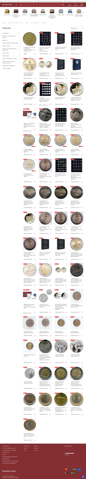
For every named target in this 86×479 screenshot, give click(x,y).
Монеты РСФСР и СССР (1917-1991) (34, 15)
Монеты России (43, 14)
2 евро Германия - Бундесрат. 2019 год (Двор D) (44, 150)
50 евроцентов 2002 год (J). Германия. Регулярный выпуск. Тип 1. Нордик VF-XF (29, 48)
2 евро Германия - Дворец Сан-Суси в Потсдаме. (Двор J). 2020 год (28, 228)
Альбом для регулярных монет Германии (76, 73)
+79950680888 (69, 453)
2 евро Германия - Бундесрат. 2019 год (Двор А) (28, 150)
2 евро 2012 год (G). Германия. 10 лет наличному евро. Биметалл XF (59, 383)
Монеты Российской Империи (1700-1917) (52, 16)
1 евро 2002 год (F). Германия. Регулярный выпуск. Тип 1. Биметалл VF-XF (45, 409)
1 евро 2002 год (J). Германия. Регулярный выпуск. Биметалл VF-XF (29, 435)
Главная (4, 22)
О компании (26, 446)
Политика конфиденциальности (9, 448)
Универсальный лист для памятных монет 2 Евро (60, 175)
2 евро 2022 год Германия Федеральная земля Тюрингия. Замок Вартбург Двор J (60, 280)
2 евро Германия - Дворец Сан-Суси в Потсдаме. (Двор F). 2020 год (60, 202)
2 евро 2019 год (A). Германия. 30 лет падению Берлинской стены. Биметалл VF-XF (76, 383)
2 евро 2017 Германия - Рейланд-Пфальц (29, 98)
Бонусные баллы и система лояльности (11, 460)
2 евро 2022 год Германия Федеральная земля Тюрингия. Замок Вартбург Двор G (76, 280)
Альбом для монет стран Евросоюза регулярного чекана (60, 74)
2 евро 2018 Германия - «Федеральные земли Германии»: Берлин (76, 99)
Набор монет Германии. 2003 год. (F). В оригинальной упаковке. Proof (29, 125)
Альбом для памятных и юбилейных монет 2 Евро (61, 48)
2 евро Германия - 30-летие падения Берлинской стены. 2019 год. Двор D (61, 228)
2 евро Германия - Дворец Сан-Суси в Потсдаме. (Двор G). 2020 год (75, 202)
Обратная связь (6, 452)
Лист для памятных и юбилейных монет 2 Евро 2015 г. (76, 48)
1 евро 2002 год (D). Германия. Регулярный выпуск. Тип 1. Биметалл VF (76, 409)
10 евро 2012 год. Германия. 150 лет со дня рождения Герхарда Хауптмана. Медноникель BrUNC (45, 357)
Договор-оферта (6, 458)
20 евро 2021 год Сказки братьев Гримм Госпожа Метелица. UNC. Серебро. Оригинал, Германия (61, 307)
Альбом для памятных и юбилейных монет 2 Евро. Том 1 (45, 254)
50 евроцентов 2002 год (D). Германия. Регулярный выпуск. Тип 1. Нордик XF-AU (61, 409)
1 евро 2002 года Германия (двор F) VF (29, 332)
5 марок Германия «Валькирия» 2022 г (60, 355)
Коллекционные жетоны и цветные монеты (9, 62)
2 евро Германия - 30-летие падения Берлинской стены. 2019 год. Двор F (29, 254)
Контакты (36, 446)
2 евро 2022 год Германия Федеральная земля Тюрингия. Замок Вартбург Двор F (45, 280)
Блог (25, 450)
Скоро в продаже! (7, 68)
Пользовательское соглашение (9, 450)
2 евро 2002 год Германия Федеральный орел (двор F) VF (76, 305)
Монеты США (61, 14)
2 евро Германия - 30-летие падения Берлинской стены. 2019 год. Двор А (45, 175)
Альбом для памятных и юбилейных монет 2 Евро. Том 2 (61, 254)
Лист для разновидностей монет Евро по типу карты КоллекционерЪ (44, 99)
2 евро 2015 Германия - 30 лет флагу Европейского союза (44, 74)
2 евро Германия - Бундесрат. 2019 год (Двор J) (28, 175)
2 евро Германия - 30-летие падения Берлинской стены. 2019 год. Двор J (45, 228)
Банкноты (25, 14)
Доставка (5, 454)
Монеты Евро (70, 14)
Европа (27, 22)
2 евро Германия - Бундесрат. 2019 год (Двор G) (75, 150)
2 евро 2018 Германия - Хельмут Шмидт (60, 98)
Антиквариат (7, 14)
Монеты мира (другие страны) (79, 15)
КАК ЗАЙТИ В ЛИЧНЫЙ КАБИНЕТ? (10, 463)
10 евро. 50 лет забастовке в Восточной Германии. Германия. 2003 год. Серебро (45, 125)
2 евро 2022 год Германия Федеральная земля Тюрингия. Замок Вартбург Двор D (29, 280)
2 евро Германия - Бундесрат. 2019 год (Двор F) (60, 150)
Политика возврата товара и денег (10, 456)
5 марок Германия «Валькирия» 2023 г (75, 355)
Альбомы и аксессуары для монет (16, 16)
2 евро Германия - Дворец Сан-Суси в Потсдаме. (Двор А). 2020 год (28, 202)
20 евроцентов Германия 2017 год (75, 332)
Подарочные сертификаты (9, 65)
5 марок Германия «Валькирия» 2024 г (28, 382)
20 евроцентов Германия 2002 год (59, 332)
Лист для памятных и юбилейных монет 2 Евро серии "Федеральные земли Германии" (76, 176)
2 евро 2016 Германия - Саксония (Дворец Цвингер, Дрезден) (29, 74)
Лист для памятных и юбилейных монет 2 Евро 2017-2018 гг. (60, 124)
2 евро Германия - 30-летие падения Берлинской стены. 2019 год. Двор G (76, 228)
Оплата (35, 450)
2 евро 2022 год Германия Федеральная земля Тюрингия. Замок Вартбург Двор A (76, 254)
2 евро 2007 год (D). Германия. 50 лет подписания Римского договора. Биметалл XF (45, 383)
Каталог (25, 448)
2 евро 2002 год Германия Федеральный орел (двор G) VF (29, 409)
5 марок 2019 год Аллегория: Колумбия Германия (44, 305)
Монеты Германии (35, 22)
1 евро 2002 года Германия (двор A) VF (44, 332)
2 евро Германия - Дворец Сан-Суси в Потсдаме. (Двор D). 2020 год (44, 202)
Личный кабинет (6, 446)
